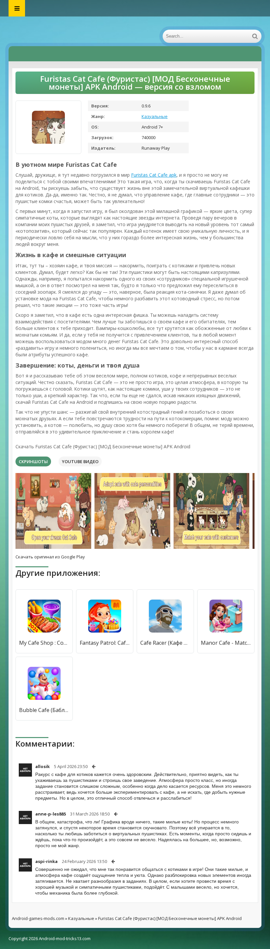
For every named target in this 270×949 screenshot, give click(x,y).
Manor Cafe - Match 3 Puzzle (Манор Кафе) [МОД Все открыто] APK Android (226, 642)
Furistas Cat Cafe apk (153, 175)
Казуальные (155, 116)
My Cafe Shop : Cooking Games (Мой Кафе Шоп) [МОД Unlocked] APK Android (44, 642)
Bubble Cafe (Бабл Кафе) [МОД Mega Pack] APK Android (44, 710)
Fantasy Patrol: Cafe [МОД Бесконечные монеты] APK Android (105, 642)
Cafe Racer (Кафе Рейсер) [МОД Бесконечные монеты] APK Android (165, 642)
